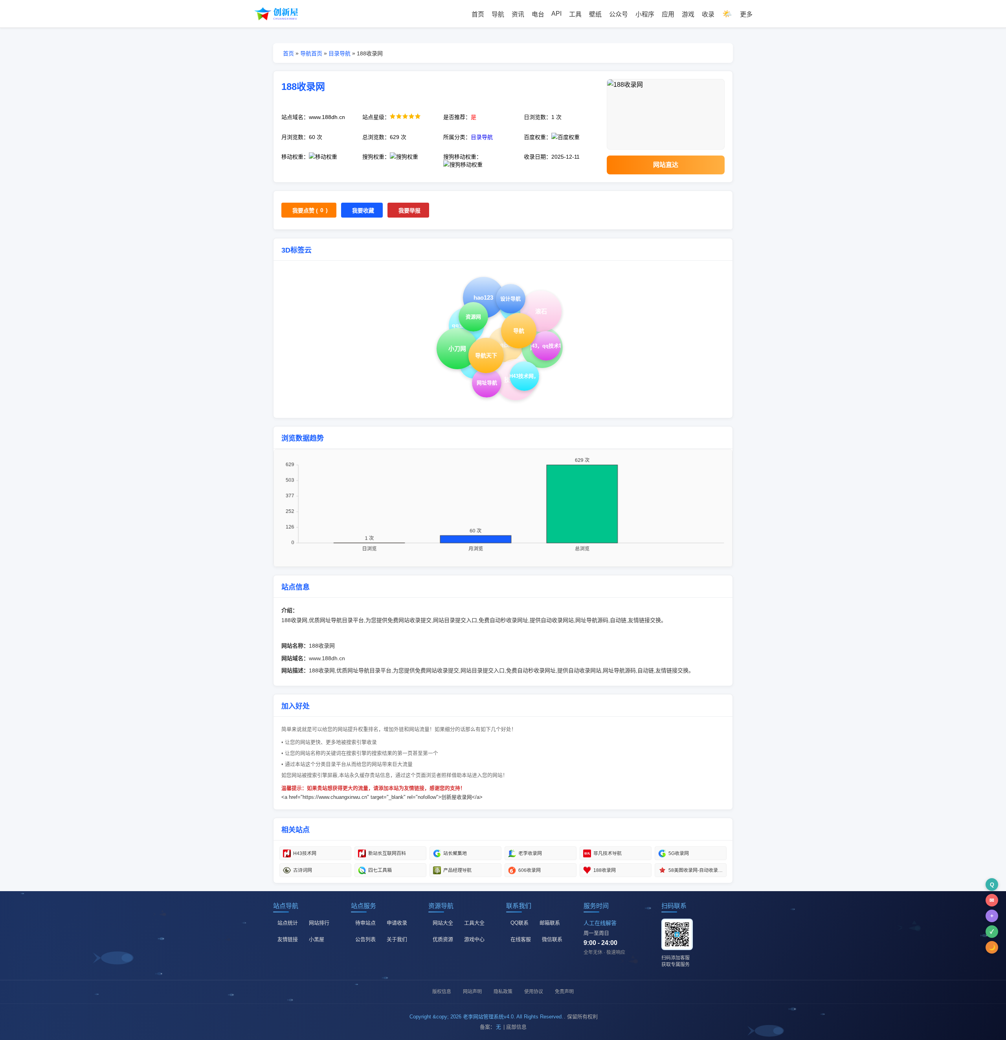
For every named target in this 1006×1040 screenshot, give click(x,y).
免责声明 (564, 991)
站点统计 (287, 923)
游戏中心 (474, 939)
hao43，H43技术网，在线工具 (524, 376)
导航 (518, 331)
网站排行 (319, 923)
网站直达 (665, 164)
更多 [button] (746, 14)
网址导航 (487, 383)
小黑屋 (316, 939)
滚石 (541, 311)
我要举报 (409, 210)
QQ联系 (519, 923)
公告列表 (365, 939)
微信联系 (552, 939)
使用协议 (533, 991)
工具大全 (474, 923)
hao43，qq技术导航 (546, 346)
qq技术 (506, 344)
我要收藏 (363, 210)
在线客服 (520, 939)
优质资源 (443, 939)
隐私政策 (503, 991)
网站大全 (443, 923)
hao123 (484, 297)
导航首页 (311, 53)
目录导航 (340, 53)
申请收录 (397, 923)
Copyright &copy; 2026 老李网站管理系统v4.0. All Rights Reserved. (486, 1017)
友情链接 (287, 939)
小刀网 (457, 348)
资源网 (473, 317)
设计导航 (510, 299)
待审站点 (365, 923)
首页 (288, 53)
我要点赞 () (310, 210)
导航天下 (486, 355)
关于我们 (397, 939)
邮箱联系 (550, 923)
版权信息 (441, 991)
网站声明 (472, 991)
